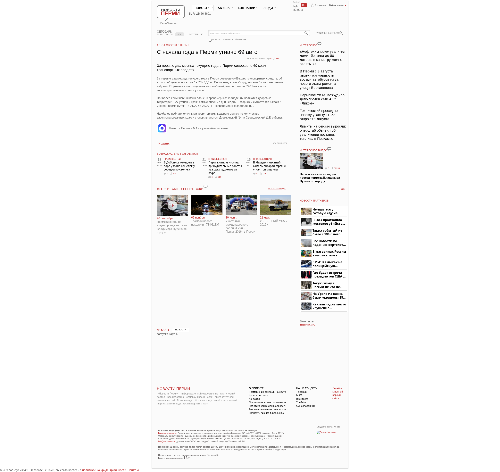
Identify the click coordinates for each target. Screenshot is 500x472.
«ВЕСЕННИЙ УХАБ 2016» (273, 221)
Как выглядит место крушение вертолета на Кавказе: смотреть (329, 306)
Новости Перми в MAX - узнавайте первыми (198, 128)
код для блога (280, 143)
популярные (196, 34)
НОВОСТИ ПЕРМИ (173, 389)
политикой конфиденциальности (104, 470)
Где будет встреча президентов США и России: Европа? (328, 274)
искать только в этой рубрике (229, 39)
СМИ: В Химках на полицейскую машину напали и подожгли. (327, 264)
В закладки (320, 5)
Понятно (133, 470)
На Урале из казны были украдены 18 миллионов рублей (328, 296)
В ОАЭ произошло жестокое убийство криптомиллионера (329, 222)
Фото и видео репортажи (180, 189)
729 (264, 173)
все (180, 34)
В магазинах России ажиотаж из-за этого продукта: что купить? (329, 253)
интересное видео (313, 150)
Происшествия (173, 159)
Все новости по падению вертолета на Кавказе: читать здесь (328, 243)
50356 (337, 168)
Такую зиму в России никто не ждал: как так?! (326, 285)
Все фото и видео (277, 188)
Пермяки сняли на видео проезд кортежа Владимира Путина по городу (172, 225)
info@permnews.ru (167, 441)
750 (174, 173)
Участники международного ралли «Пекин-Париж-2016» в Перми (240, 224)
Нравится (164, 143)
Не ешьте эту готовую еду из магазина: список (327, 211)
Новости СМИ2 (307, 325)
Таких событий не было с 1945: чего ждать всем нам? (327, 232)
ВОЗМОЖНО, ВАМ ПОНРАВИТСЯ (177, 153)
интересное (308, 45)
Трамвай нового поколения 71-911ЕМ (205, 221)
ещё (343, 189)
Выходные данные (167, 433)
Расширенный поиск (327, 33)
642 (219, 177)
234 (277, 58)
